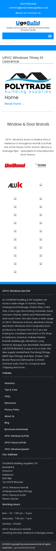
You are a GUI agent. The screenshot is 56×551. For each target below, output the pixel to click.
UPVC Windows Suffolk (17, 435)
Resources (10, 403)
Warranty (10, 383)
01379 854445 (28, 3)
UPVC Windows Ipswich (17, 449)
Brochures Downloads (16, 429)
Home (11, 97)
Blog (7, 422)
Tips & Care (11, 389)
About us (21, 12)
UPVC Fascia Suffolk (15, 442)
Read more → (15, 104)
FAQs (7, 396)
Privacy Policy (12, 409)
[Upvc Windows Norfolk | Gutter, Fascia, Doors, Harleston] (28, 23)
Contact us (34, 12)
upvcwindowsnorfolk (24, 547)
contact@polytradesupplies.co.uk (28, 7)
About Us (9, 416)
